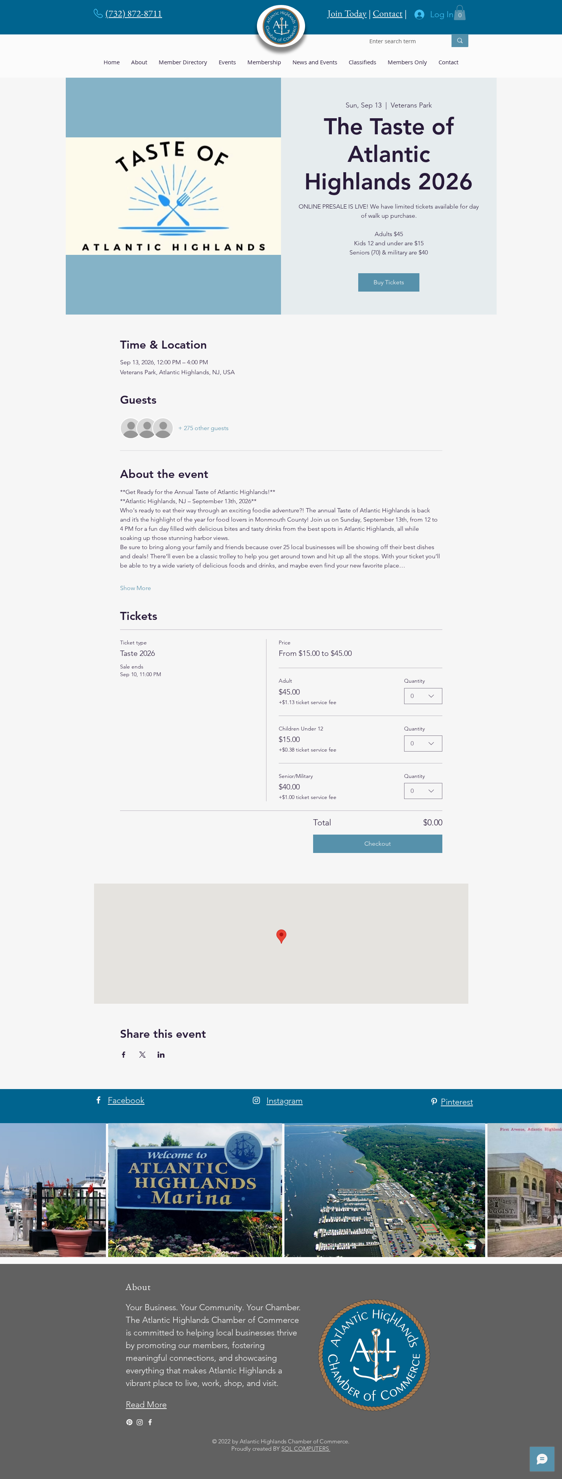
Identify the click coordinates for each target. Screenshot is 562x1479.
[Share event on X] (142, 1055)
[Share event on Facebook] (123, 1055)
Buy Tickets (389, 282)
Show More (135, 588)
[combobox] (423, 696)
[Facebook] (98, 1100)
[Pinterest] (434, 1101)
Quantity (414, 680)
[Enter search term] (460, 40)
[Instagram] (256, 1100)
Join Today (347, 13)
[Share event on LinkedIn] (161, 1055)
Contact (388, 13)
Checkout (377, 843)
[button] (459, 12)
